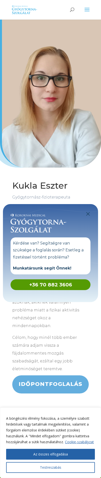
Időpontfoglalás (50, 384)
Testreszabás (50, 467)
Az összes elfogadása (50, 454)
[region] (50, 442)
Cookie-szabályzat (79, 442)
